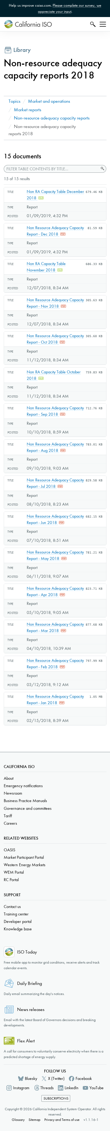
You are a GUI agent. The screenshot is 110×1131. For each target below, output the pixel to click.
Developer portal (18, 921)
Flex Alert (26, 1041)
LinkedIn (71, 1087)
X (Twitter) (56, 1078)
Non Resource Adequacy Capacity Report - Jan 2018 (55, 699)
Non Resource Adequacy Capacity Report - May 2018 (55, 555)
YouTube (96, 1087)
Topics (14, 101)
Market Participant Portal (24, 857)
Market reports (27, 110)
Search (92, 24)
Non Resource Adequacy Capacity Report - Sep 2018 (55, 411)
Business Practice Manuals (25, 800)
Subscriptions (56, 1098)
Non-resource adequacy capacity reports (51, 118)
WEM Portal (14, 872)
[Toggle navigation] (102, 24)
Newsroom (13, 793)
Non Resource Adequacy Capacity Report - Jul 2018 (55, 483)
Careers (10, 823)
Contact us (12, 906)
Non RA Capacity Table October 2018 (54, 375)
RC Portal (11, 879)
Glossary (18, 1119)
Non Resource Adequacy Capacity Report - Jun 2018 (55, 519)
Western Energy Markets (24, 864)
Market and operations (49, 101)
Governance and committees (28, 808)
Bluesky (31, 1078)
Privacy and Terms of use (62, 1119)
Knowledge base (18, 928)
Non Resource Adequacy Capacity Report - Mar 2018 (55, 627)
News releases (30, 1009)
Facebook (84, 1078)
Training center (16, 914)
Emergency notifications (23, 785)
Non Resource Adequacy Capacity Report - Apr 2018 (55, 591)
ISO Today (27, 952)
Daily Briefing (29, 983)
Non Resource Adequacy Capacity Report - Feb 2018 (55, 663)
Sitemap (34, 1119)
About (8, 778)
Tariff (8, 815)
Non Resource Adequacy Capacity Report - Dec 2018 (55, 231)
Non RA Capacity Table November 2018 (46, 267)
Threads (47, 1087)
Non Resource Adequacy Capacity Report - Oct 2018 (55, 339)
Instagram (21, 1087)
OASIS (9, 849)
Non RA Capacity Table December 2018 (55, 194)
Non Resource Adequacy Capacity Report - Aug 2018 (55, 447)
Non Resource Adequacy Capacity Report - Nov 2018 (55, 303)
